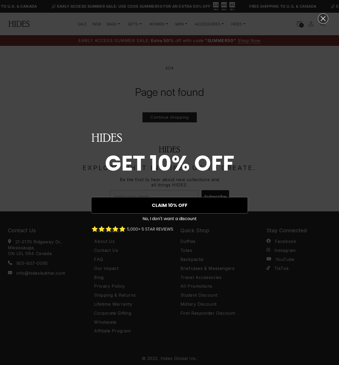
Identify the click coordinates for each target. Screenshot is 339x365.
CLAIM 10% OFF (170, 205)
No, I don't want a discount (169, 219)
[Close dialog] (323, 18)
